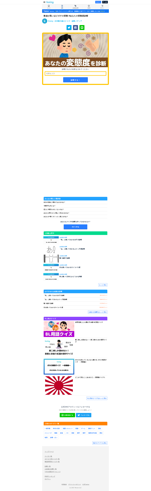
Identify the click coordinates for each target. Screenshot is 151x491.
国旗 (77, 428)
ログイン (48, 479)
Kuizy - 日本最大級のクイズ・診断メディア (65, 21)
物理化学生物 (92, 433)
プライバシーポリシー (74, 484)
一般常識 (47, 428)
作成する (98, 2)
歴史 (101, 433)
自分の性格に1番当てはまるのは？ (54, 202)
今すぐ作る (75, 227)
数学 (84, 433)
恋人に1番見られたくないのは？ (54, 209)
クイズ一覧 (48, 456)
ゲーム (83, 428)
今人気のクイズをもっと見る (97, 398)
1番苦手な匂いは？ (50, 206)
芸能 (99, 428)
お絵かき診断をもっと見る (98, 312)
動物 (56, 433)
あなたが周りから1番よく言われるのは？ (56, 213)
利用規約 (64, 484)
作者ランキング (50, 476)
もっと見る (103, 285)
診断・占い (53, 437)
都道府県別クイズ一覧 (52, 462)
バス (67, 433)
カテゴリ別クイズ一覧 (52, 459)
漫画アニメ (91, 428)
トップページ (49, 451)
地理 (46, 437)
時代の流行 (56, 428)
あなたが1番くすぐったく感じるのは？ (56, 216)
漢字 (78, 433)
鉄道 (61, 433)
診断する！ (75, 80)
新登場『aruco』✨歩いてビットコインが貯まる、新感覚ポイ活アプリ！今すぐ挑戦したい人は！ (75, 11)
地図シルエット (68, 428)
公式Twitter (85, 484)
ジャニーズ (48, 433)
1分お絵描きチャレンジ (53, 472)
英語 (72, 433)
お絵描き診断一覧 (51, 469)
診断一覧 (48, 466)
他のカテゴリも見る (100, 443)
